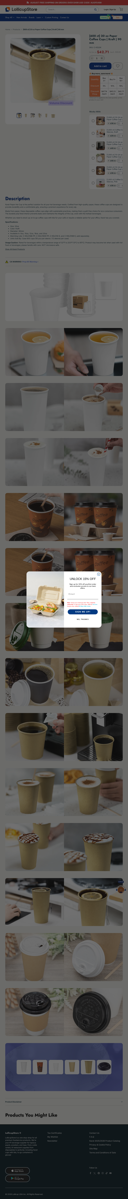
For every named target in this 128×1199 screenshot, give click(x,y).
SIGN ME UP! (82, 612)
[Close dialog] (98, 574)
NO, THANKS (83, 619)
